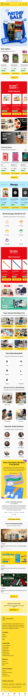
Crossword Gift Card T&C (8, 655)
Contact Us (4, 674)
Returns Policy (5, 652)
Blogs (3, 664)
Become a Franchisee (7, 672)
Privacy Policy (5, 647)
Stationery (4, 636)
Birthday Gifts (18, 684)
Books (3, 634)
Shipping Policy (5, 650)
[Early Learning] (7, 396)
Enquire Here (13, 609)
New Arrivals (5, 684)
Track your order (6, 675)
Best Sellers (12, 684)
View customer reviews (14, 519)
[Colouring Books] (7, 413)
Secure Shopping (6, 645)
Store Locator (5, 663)
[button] (23, 4)
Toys (3, 637)
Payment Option (6, 653)
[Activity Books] (21, 396)
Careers (4, 670)
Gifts (3, 639)
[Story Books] (21, 413)
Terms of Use (5, 648)
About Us (4, 661)
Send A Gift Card (13, 473)
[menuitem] (3, 694)
